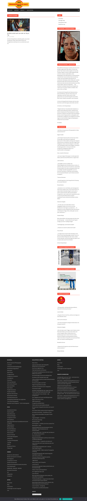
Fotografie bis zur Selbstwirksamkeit (40, 487)
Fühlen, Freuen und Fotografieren (39, 469)
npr (8, 472)
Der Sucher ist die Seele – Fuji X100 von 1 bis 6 (42, 412)
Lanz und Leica (35, 473)
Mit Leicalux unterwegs (37, 419)
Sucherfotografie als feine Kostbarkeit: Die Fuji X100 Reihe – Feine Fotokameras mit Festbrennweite (42, 429)
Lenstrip (16, 10)
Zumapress (9, 476)
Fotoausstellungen (11, 415)
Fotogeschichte (10, 374)
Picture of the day (11, 434)
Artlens (10, 10)
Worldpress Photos (11, 446)
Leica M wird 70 (35, 464)
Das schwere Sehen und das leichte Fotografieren (42, 410)
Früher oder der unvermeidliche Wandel (40, 405)
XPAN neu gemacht (36, 401)
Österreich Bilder (11, 386)
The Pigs (9, 442)
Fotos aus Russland (11, 382)
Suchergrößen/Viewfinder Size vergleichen (16, 399)
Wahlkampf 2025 (36, 421)
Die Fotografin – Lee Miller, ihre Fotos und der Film (43, 423)
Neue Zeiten (35, 362)
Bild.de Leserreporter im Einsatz (14, 456)
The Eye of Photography (12, 440)
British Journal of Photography (14, 362)
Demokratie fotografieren (13, 368)
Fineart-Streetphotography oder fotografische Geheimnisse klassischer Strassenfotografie (67, 388)
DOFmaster (9, 370)
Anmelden (61, 18)
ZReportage (9, 448)
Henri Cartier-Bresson (12, 384)
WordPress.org (62, 24)
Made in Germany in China (37, 399)
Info (8, 490)
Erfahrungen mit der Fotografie (14, 488)
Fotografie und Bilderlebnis (38, 403)
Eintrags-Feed (62, 20)
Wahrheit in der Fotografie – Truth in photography (18, 403)
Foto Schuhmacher (11, 466)
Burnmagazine (10, 458)
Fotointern (9, 380)
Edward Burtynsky (11, 413)
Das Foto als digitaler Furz (38, 368)
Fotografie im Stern (11, 417)
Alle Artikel (30, 10)
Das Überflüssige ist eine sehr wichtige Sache (42, 375)
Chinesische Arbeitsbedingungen (14, 366)
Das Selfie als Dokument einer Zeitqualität (41, 386)
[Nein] (85, 499)
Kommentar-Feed (62, 22)
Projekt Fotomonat (11, 389)
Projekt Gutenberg (11, 391)
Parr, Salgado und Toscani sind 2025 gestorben (42, 397)
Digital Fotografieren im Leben (39, 384)
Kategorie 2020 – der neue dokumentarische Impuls (68, 393)
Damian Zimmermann (12, 462)
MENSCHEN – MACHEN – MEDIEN (14, 468)
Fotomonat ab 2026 (36, 388)
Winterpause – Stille (36, 425)
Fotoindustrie (10, 378)
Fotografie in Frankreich (12, 376)
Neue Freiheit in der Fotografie (39, 462)
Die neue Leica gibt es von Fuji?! (39, 382)
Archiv (22, 10)
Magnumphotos (10, 425)
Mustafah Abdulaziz (11, 428)
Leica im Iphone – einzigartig (38, 485)
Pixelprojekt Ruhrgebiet (12, 436)
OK (60, 499)
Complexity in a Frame (12, 460)
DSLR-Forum (10, 372)
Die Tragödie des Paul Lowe (38, 471)
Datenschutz (10, 486)
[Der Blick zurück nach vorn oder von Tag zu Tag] (18, 24)
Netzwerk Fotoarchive (12, 470)
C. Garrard (9, 364)
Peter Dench (10, 387)
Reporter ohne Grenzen (12, 393)
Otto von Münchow (11, 430)
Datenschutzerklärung (67, 499)
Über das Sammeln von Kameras (39, 370)
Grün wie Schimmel (36, 435)
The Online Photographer (13, 401)
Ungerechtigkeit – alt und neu (38, 417)
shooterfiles (10, 438)
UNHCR (8, 444)
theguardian (10, 474)
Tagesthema (35, 460)
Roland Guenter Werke (12, 395)
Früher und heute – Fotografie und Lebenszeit (42, 441)
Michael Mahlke (11, 36)
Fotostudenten (10, 419)
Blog (8, 484)
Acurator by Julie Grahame (13, 454)
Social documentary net (12, 397)
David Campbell (10, 411)
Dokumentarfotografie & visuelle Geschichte (17, 464)
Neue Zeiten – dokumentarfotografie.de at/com (67, 380)
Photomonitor (10, 432)
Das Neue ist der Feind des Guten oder (40, 377)
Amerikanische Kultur (12, 410)
